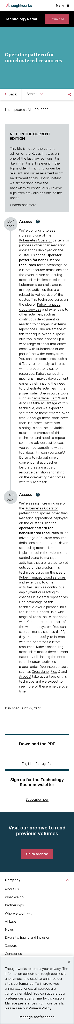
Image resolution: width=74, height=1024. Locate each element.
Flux (54, 398)
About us (12, 889)
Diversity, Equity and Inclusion (27, 937)
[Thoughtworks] (19, 5)
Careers (11, 945)
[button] (38, 221)
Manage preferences (37, 1017)
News (9, 929)
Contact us (13, 954)
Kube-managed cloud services (42, 577)
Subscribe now (37, 799)
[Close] (69, 961)
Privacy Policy (40, 1008)
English (27, 764)
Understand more (23, 205)
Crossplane (40, 398)
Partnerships (14, 905)
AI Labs (10, 921)
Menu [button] (60, 5)
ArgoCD (25, 676)
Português (43, 764)
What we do (14, 897)
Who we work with (19, 913)
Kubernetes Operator (35, 240)
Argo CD (25, 403)
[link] (57, 19)
